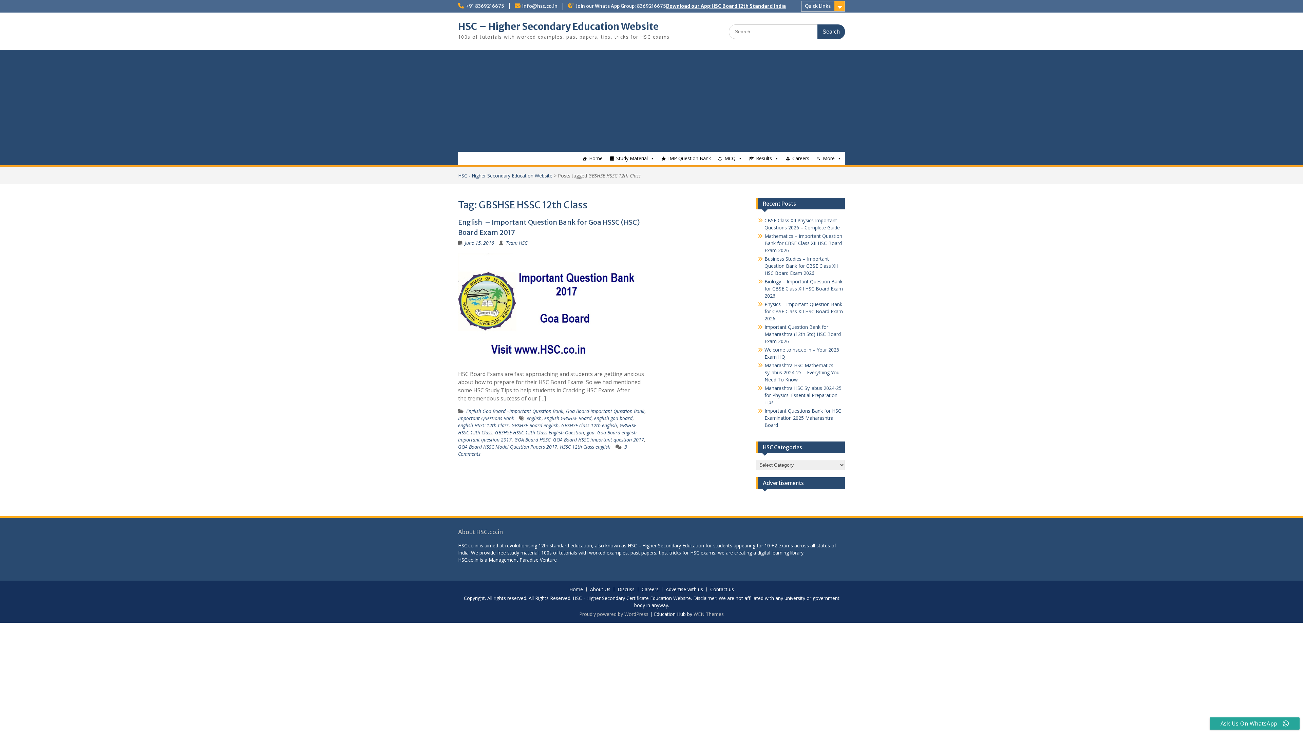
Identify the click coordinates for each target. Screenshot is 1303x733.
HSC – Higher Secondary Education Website (558, 26)
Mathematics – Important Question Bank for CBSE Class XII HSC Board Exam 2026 (803, 243)
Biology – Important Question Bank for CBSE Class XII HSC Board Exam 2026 (803, 288)
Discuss (626, 589)
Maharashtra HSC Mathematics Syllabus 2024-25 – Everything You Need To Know (801, 372)
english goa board (613, 418)
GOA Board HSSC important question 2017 (598, 439)
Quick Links (818, 6)
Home (596, 158)
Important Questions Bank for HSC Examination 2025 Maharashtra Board (802, 418)
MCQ (730, 158)
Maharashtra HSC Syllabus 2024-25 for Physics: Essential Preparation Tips (803, 395)
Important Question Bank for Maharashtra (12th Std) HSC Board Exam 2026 (802, 334)
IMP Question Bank (689, 158)
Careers (800, 158)
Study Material (632, 158)
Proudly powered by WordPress (613, 614)
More (829, 158)
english (534, 418)
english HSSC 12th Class (483, 425)
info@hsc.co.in (540, 6)
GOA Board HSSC (532, 439)
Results (764, 158)
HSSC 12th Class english (585, 447)
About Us (600, 589)
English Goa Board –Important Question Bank (514, 411)
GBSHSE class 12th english (589, 425)
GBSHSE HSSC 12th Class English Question (539, 432)
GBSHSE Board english (535, 425)
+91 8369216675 (485, 6)
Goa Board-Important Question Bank (605, 411)
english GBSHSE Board (567, 418)
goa (590, 432)
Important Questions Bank (486, 418)
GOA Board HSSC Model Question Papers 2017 (507, 447)
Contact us (722, 589)
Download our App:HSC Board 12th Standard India (726, 6)
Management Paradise (514, 560)
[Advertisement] (651, 100)
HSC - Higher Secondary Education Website (505, 175)
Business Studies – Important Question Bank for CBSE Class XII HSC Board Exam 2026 (801, 266)
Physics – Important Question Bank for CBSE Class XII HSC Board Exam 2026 (803, 311)
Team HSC (516, 243)
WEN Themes (709, 614)
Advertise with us (684, 589)
